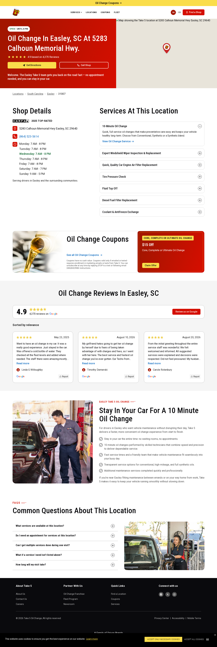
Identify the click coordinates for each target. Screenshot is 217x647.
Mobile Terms (194, 618)
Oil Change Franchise (74, 594)
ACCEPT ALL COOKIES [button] (194, 639)
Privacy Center (161, 618)
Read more (23, 363)
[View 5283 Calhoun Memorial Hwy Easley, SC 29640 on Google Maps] (166, 53)
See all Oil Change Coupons (83, 255)
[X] (167, 594)
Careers (20, 604)
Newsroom (69, 604)
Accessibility (178, 618)
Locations (91, 12)
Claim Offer (151, 265)
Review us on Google (186, 311)
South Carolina (35, 93)
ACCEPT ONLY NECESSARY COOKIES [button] (163, 639)
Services (75, 12)
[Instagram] (174, 594)
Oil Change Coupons (107, 3)
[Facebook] (161, 594)
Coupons (105, 12)
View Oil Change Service (116, 141)
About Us (20, 594)
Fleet (117, 12)
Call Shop (86, 65)
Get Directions (33, 65)
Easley (50, 93)
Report (65, 376)
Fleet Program (71, 599)
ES (179, 12)
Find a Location (118, 594)
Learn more (92, 639)
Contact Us (21, 599)
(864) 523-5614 (29, 136)
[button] (215, 635)
